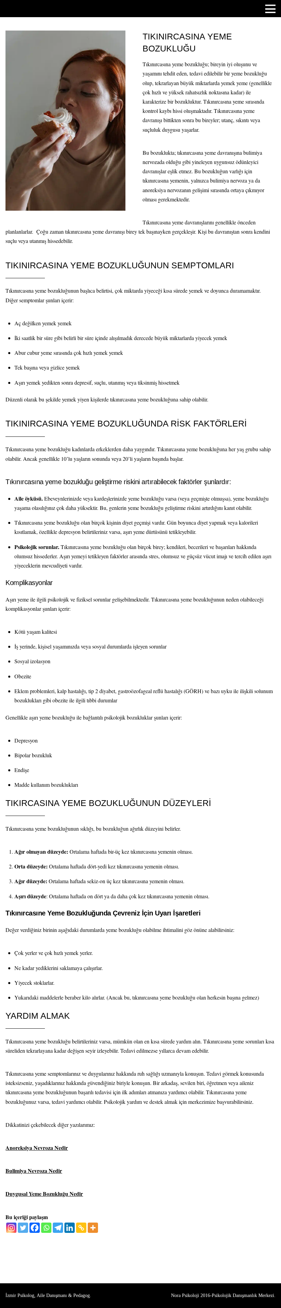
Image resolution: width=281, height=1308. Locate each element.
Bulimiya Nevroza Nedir (33, 1171)
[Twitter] (23, 1228)
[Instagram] (11, 1228)
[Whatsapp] (46, 1228)
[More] (93, 1228)
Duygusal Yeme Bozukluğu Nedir (44, 1194)
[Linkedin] (69, 1228)
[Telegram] (58, 1228)
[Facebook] (34, 1228)
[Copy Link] (81, 1228)
